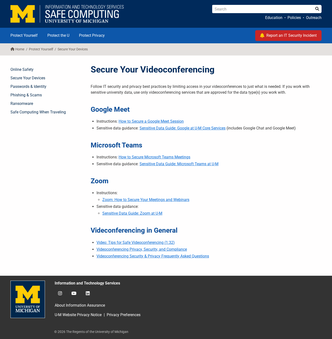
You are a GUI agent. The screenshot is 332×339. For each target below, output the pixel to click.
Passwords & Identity (28, 86)
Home (19, 49)
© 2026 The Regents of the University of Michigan (91, 332)
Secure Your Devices (73, 49)
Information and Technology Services (87, 283)
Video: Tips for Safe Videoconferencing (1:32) (135, 242)
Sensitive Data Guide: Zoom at (132, 213)
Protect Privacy (92, 35)
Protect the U (58, 35)
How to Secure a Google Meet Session (151, 121)
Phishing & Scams (26, 95)
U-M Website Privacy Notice (78, 314)
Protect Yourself (24, 35)
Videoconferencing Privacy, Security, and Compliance (141, 249)
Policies (294, 17)
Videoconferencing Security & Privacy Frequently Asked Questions (152, 256)
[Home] (67, 14)
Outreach (314, 17)
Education (273, 17)
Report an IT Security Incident (291, 35)
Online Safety (22, 69)
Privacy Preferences (123, 314)
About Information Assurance (80, 305)
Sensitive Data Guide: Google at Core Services (183, 128)
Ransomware (21, 103)
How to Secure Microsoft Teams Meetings (154, 157)
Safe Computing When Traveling (38, 112)
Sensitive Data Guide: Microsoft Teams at (179, 164)
